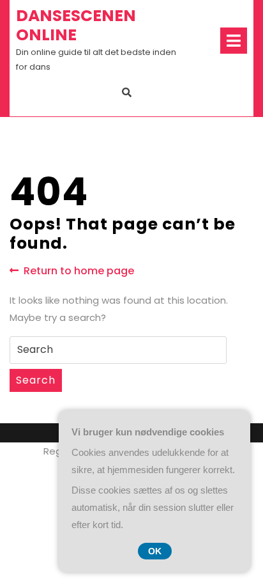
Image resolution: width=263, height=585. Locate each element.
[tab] (233, 41)
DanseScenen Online (76, 25)
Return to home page (79, 271)
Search (36, 380)
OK (155, 551)
